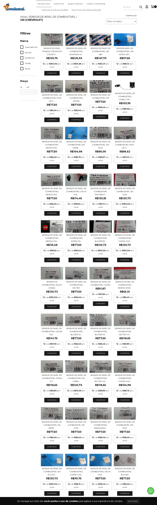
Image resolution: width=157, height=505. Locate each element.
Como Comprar (95, 4)
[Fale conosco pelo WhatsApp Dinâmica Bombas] (150, 490)
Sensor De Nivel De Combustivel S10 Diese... (76, 144)
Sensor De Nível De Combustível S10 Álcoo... (52, 471)
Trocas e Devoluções (55, 10)
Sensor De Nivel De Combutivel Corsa (100, 283)
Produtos (44, 4)
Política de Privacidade (86, 10)
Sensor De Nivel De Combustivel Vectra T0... (125, 331)
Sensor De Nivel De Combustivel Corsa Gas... (125, 238)
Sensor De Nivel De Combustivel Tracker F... (100, 191)
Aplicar (35, 92)
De (21, 87)
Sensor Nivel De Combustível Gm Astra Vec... (125, 51)
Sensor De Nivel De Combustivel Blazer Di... (76, 331)
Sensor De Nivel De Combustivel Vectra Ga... (100, 378)
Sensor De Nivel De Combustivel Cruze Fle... (52, 331)
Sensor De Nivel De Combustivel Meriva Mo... (52, 144)
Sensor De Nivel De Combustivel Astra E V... (52, 378)
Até (28, 87)
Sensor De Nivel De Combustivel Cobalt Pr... (125, 96)
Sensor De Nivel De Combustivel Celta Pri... (76, 191)
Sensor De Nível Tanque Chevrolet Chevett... (52, 51)
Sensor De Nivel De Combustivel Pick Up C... (52, 98)
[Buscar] (140, 7)
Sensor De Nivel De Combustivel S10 (100, 96)
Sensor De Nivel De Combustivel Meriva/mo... (100, 425)
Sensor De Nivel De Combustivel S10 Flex (100, 144)
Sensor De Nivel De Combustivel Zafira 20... (76, 238)
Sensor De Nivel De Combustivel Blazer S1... (100, 331)
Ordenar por (131, 15)
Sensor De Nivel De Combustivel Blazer (125, 471)
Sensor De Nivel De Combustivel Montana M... (76, 51)
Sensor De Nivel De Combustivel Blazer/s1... (100, 238)
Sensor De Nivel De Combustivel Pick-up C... (125, 144)
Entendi (133, 501)
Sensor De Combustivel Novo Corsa (52, 285)
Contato (59, 4)
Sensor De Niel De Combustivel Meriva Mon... (124, 285)
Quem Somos (75, 4)
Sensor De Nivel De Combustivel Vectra (76, 285)
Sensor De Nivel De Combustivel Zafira (76, 98)
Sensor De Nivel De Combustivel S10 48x (100, 51)
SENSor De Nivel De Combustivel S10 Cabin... (76, 378)
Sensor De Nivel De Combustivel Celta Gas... (100, 471)
